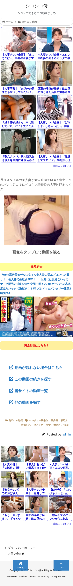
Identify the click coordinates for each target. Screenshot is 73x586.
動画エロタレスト (62, 165)
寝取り (64, 420)
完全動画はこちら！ (36, 345)
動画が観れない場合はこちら (38, 367)
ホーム (9, 21)
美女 (48, 424)
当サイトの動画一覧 (31, 390)
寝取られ (26, 424)
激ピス (57, 424)
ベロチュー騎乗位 (38, 420)
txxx (66, 424)
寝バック (38, 424)
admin (66, 434)
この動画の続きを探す (33, 379)
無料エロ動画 (29, 21)
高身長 (54, 420)
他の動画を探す (27, 402)
